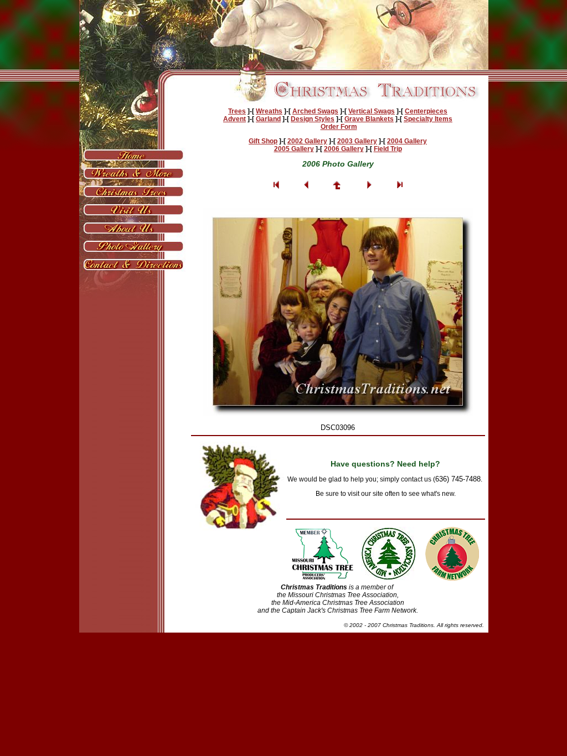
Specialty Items (428, 119)
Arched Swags (315, 111)
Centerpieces (426, 111)
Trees (237, 111)
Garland (268, 119)
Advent (234, 119)
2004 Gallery (407, 141)
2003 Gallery (357, 141)
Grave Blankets (369, 119)
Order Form (339, 127)
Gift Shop (263, 141)
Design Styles (312, 119)
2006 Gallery (344, 149)
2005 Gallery (294, 149)
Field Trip (388, 149)
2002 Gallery (307, 141)
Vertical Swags (371, 111)
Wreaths (269, 111)
